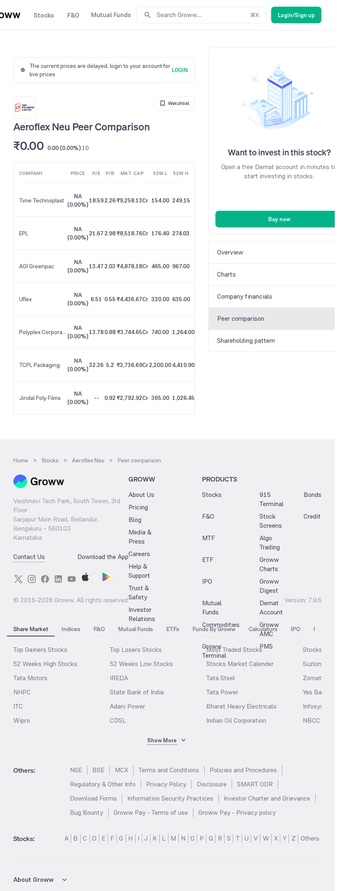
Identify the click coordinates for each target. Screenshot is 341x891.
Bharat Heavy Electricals (241, 706)
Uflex (25, 299)
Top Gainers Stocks (40, 649)
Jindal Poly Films (40, 398)
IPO (207, 581)
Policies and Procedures (243, 770)
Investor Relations (141, 614)
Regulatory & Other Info (103, 784)
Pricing (138, 507)
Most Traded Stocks (234, 649)
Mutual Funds (212, 607)
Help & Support (139, 571)
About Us (141, 494)
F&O (208, 516)
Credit (312, 516)
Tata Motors (30, 678)
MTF (208, 538)
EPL (23, 233)
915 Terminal (271, 499)
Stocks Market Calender (240, 663)
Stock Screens (270, 521)
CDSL (118, 720)
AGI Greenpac (36, 266)
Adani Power (127, 706)
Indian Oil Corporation (236, 720)
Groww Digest (269, 586)
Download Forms (93, 798)
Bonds (312, 494)
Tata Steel (220, 678)
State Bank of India (137, 692)
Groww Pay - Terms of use (151, 812)
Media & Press (139, 537)
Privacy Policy (166, 784)
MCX (121, 770)
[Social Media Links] (18, 579)
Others (310, 838)
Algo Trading (269, 543)
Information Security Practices (170, 798)
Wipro (21, 720)
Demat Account (271, 607)
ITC (18, 706)
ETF (207, 559)
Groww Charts (269, 564)
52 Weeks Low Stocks (141, 663)
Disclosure (212, 784)
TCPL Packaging (39, 365)
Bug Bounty (86, 812)
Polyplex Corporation (43, 332)
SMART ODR (255, 784)
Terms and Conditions (168, 770)
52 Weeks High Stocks (45, 663)
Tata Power (222, 692)
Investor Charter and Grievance (267, 798)
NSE (76, 770)
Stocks (212, 494)
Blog (134, 519)
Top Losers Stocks (136, 649)
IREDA (119, 678)
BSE (98, 770)
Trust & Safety (138, 592)
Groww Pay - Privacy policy (237, 812)
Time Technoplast (41, 200)
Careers (139, 553)
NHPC (22, 692)
